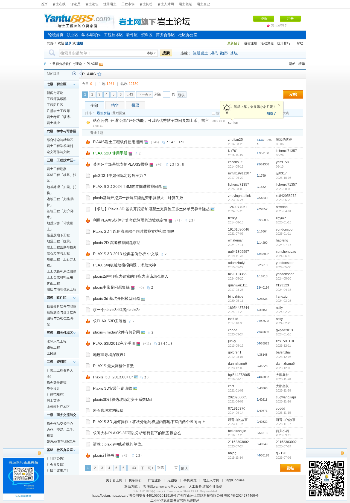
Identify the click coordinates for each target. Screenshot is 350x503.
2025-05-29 (283, 200)
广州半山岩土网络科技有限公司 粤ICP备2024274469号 (217, 496)
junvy (232, 341)
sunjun (233, 123)
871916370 (236, 408)
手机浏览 (190, 480)
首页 (44, 4)
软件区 (132, 35)
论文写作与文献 (58, 152)
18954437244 (238, 308)
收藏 (99, 74)
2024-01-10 (283, 334)
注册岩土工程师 (58, 111)
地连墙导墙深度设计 (110, 354)
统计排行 (283, 43)
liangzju (282, 296)
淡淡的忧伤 (284, 140)
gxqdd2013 (284, 330)
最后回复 (119, 113)
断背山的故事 (238, 420)
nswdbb (282, 207)
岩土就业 (53, 123)
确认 (181, 95)
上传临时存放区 (58, 407)
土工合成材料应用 (60, 277)
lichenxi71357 (286, 151)
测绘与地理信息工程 (61, 289)
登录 (264, 19)
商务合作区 (165, 35)
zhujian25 (235, 140)
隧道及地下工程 (58, 235)
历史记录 (74, 73)
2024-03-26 (283, 300)
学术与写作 (91, 35)
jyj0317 (281, 173)
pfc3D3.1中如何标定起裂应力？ (120, 175)
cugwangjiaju (286, 397)
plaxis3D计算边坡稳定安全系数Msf (122, 399)
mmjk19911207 (239, 173)
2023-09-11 (283, 435)
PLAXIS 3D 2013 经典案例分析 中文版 (126, 254)
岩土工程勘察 (56, 169)
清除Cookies (235, 480)
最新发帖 (103, 113)
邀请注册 (250, 43)
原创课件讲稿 (56, 382)
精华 (301, 64)
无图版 (172, 480)
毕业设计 (53, 388)
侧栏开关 (80, 73)
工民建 (52, 353)
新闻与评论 (55, 93)
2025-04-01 (283, 211)
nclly (279, 308)
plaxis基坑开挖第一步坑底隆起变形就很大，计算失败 (138, 198)
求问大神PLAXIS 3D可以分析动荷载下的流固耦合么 (137, 433)
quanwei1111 (238, 285)
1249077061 (237, 207)
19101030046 (238, 229)
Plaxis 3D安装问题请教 (112, 388)
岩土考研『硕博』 (60, 117)
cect (231, 386)
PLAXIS (92, 64)
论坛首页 (55, 35)
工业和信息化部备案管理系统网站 (175, 500)
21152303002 (238, 442)
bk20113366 (237, 274)
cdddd (232, 330)
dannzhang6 (237, 364)
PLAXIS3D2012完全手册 (114, 343)
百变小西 (282, 431)
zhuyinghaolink (239, 196)
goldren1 (234, 352)
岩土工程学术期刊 (60, 146)
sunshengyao (286, 252)
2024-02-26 (283, 312)
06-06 (280, 144)
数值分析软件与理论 (67, 64)
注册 (290, 19)
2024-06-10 (283, 256)
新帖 (292, 64)
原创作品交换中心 (60, 424)
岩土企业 (203, 4)
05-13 (280, 166)
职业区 (72, 35)
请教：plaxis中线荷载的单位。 (119, 444)
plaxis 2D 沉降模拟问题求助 (117, 242)
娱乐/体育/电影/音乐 (61, 442)
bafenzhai (283, 352)
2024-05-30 (283, 267)
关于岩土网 (114, 480)
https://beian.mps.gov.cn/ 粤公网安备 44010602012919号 (134, 496)
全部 (94, 105)
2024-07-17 (283, 244)
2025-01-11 (283, 233)
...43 (130, 94)
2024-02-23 (283, 323)
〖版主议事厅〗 (58, 471)
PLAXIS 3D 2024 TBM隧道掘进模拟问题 (127, 186)
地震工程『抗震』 (60, 241)
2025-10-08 (283, 177)
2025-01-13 (283, 222)
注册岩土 (109, 4)
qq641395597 (238, 252)
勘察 (224, 53)
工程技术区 (113, 35)
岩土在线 (59, 4)
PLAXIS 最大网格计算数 (113, 366)
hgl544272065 (239, 375)
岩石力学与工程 (58, 253)
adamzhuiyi (236, 263)
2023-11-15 (283, 412)
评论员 (75, 4)
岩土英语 (53, 401)
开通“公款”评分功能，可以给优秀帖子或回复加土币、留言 (159, 120)
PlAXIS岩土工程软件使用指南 (118, 142)
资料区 (147, 35)
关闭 (279, 105)
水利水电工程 (56, 341)
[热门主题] (88, 141)
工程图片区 (55, 105)
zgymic (281, 218)
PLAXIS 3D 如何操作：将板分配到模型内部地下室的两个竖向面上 (149, 421)
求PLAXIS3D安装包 (109, 321)
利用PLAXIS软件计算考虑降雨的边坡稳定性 (130, 220)
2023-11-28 (283, 379)
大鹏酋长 (282, 375)
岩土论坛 (91, 4)
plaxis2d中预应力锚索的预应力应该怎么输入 (130, 276)
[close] (342, 453)
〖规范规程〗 (56, 394)
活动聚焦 (267, 43)
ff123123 (282, 285)
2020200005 (237, 397)
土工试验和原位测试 (61, 271)
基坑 (234, 53)
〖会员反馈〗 (56, 465)
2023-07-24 (283, 446)
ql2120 (281, 453)
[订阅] (101, 64)
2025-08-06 (283, 189)
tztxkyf (232, 218)
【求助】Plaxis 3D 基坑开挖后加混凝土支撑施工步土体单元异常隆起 (151, 209)
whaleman (236, 240)
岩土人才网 (166, 4)
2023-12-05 (283, 368)
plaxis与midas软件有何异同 (116, 332)
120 (181, 142)
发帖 (293, 94)
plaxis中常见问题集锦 (111, 287)
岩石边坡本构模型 (108, 410)
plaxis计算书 (103, 455)
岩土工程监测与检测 (61, 247)
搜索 (166, 53)
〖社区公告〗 (56, 459)
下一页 (143, 94)
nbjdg (232, 453)
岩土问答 (146, 4)
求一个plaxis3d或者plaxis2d (117, 309)
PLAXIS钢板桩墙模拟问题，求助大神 (124, 265)
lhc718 (233, 319)
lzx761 (233, 151)
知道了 (271, 113)
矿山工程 (53, 283)
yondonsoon (285, 229)
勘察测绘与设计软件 (61, 312)
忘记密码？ (279, 25)
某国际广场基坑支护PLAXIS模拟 (120, 164)
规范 (214, 53)
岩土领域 (185, 4)
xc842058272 (286, 196)
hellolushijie (237, 431)
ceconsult (235, 162)
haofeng (282, 240)
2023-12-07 (283, 356)
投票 (135, 105)
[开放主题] (88, 175)
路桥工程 (53, 347)
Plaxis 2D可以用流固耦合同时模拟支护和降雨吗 (133, 231)
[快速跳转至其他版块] (45, 63)
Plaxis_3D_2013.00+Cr (113, 377)
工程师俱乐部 (56, 99)
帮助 (300, 43)
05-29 (280, 155)
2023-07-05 (283, 457)
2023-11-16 (283, 401)
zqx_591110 (285, 341)
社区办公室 (187, 35)
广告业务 (154, 480)
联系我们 (135, 480)
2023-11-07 (283, 424)
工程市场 (128, 4)
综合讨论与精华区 (60, 140)
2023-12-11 (283, 345)
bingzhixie (235, 296)
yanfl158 (282, 162)
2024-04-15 (283, 289)
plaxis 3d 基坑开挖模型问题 (116, 298)
